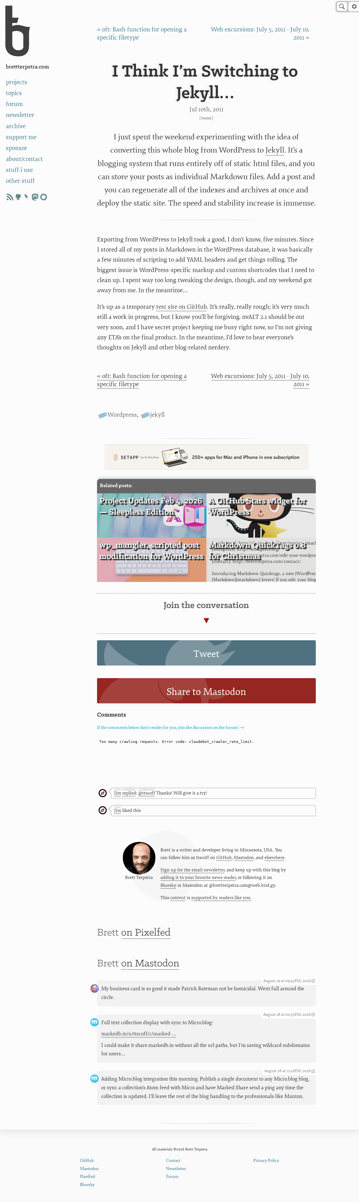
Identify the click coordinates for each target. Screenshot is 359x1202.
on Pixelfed (146, 932)
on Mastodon (150, 963)
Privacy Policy (266, 1160)
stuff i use (19, 170)
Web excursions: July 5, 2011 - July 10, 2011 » (260, 380)
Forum (172, 1176)
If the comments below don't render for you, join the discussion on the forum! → (170, 727)
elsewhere (274, 857)
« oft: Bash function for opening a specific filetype (142, 380)
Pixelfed (87, 1176)
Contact (173, 1160)
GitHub (224, 857)
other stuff (20, 181)
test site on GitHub (181, 307)
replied (129, 793)
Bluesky (168, 885)
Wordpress (122, 415)
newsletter (20, 115)
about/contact (24, 159)
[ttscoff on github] (18, 197)
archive (16, 126)
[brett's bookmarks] (26, 197)
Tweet (206, 118)
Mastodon (244, 857)
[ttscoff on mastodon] (35, 197)
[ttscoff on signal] (43, 197)
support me (21, 137)
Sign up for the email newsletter (192, 870)
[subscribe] (10, 197)
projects (16, 82)
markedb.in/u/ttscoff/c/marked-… (138, 1034)
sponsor (16, 148)
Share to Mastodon (206, 692)
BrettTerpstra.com (27, 67)
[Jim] (102, 793)
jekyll (157, 415)
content (178, 898)
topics (14, 93)
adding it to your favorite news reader (198, 877)
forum (14, 104)
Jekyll (274, 150)
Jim (117, 793)
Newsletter (176, 1168)
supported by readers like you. (221, 898)
